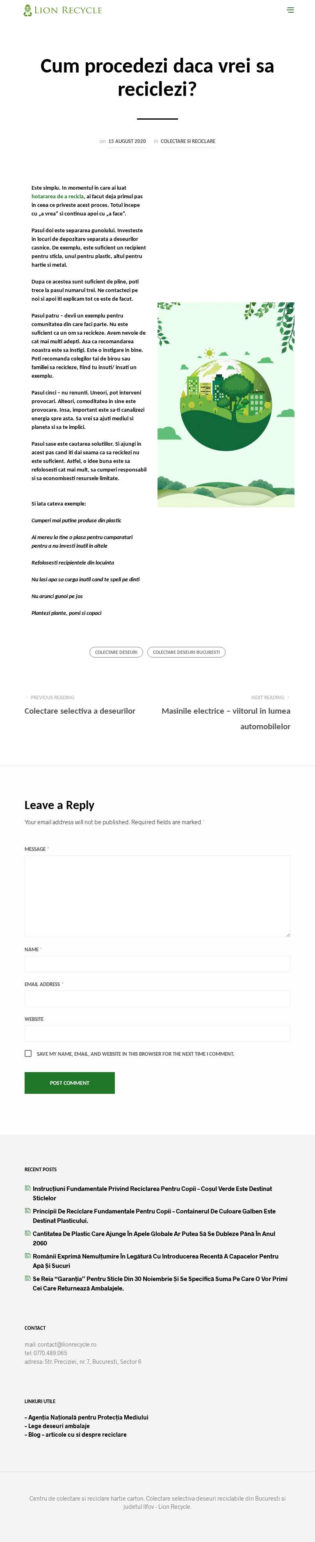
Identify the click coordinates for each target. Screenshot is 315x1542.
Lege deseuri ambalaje (57, 1425)
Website (34, 1019)
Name (33, 949)
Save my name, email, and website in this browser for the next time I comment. (135, 1054)
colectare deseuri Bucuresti (186, 652)
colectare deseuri (116, 652)
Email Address (44, 984)
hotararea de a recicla (58, 197)
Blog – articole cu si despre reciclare (77, 1434)
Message (37, 849)
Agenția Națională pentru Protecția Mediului (88, 1417)
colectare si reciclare (188, 141)
